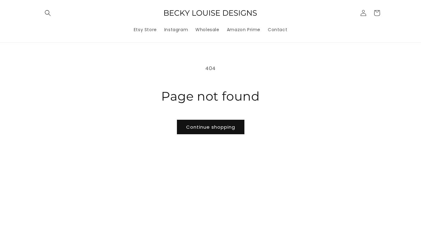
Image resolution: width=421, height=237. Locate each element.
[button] (48, 13)
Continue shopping (210, 127)
